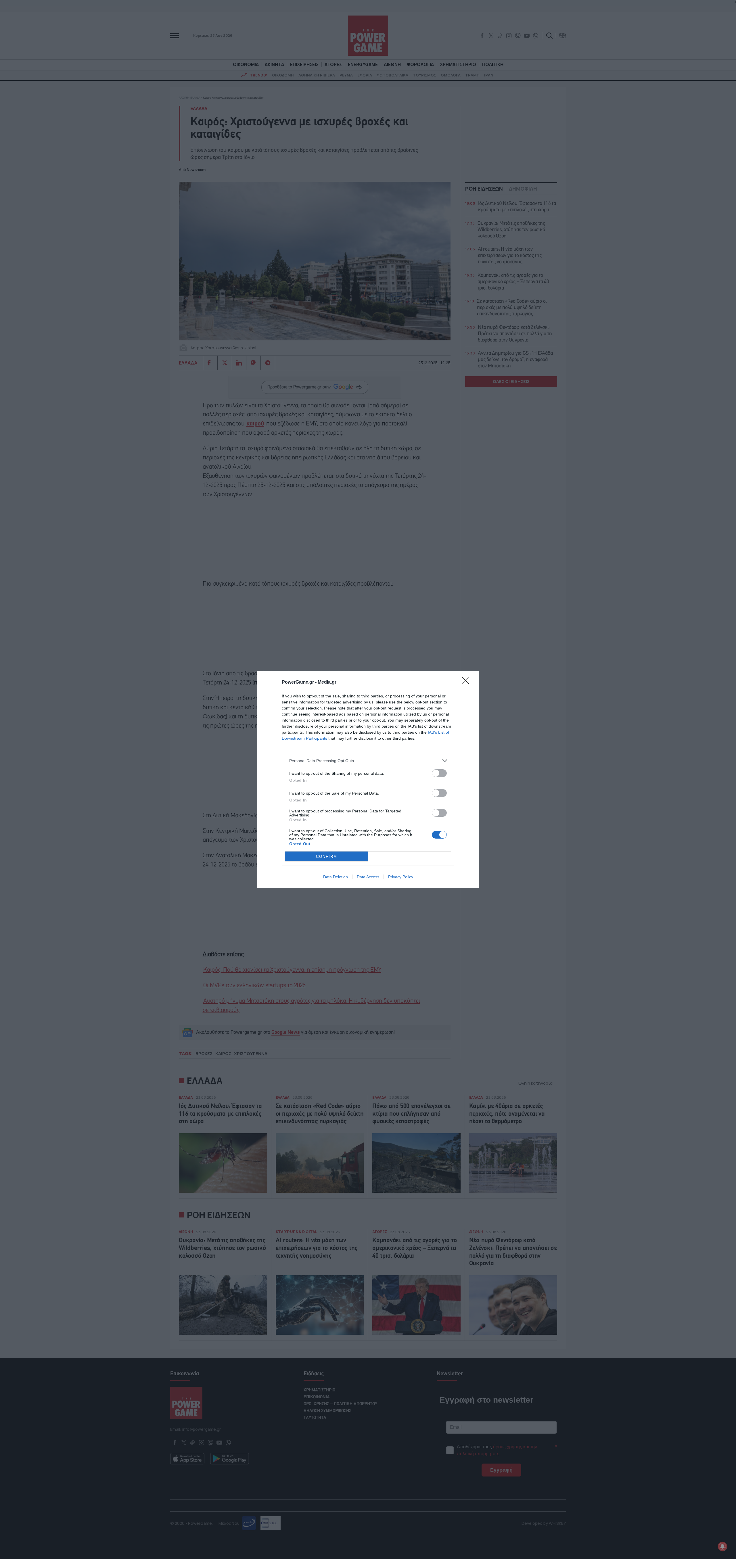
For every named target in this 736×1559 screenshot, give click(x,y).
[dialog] (368, 779)
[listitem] (368, 761)
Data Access (368, 877)
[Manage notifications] (722, 1546)
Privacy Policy (400, 877)
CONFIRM (326, 856)
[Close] (467, 682)
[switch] (439, 773)
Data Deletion (335, 877)
